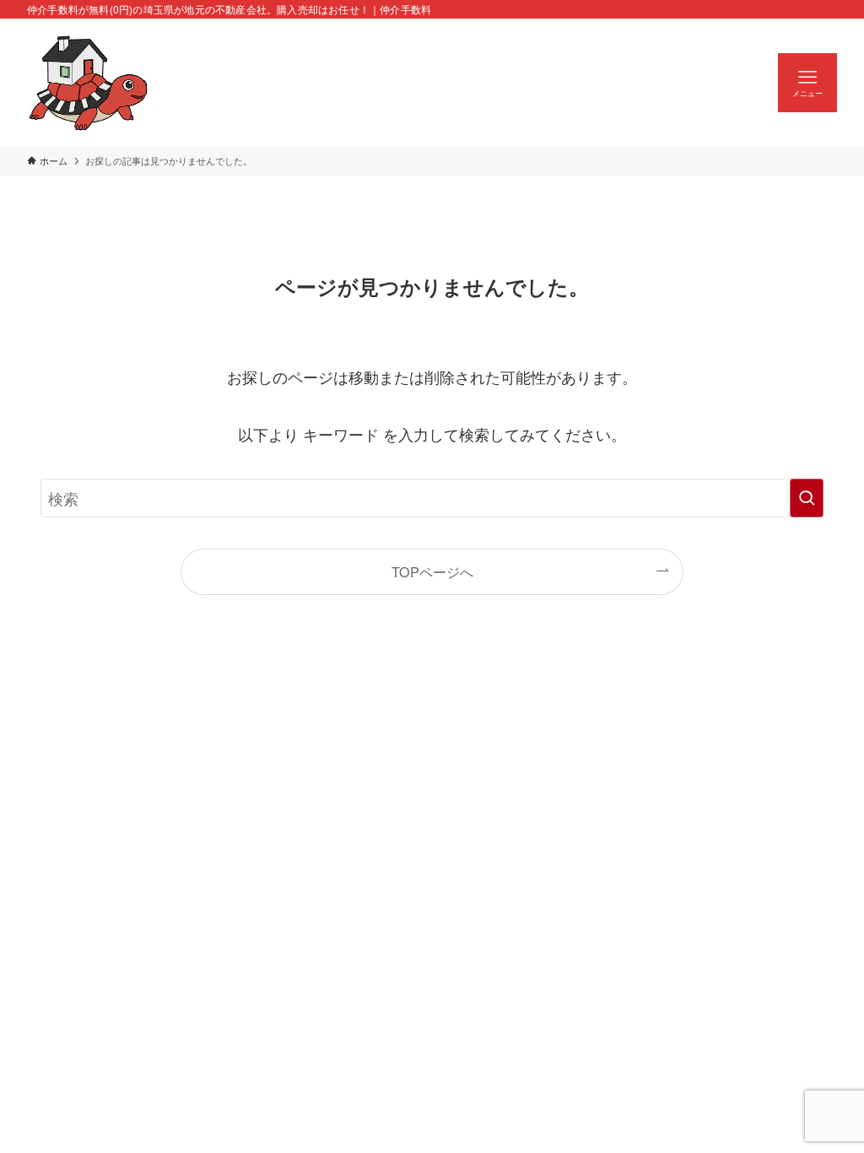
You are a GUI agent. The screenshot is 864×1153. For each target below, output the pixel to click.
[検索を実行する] (807, 498)
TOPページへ (432, 571)
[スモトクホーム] (88, 82)
